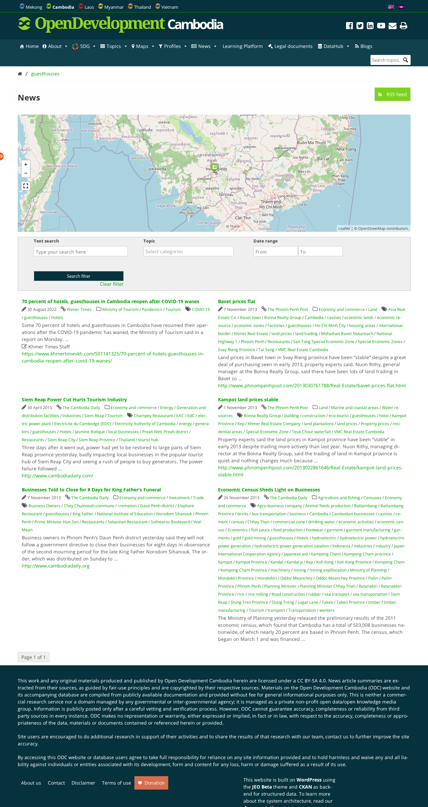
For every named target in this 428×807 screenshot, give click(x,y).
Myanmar (114, 7)
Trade (198, 497)
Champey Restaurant (153, 415)
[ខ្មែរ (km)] (401, 7)
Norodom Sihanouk (174, 514)
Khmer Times (79, 309)
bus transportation (269, 514)
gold (237, 538)
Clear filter (112, 284)
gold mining (255, 538)
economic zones (249, 325)
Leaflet (344, 228)
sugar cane (308, 602)
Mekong (34, 7)
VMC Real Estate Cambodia (303, 349)
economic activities (356, 522)
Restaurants (279, 341)
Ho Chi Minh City (330, 325)
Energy (166, 407)
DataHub (333, 46)
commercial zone (289, 522)
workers (326, 610)
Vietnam (170, 7)
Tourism (173, 309)
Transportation (302, 610)
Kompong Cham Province (243, 570)
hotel (384, 415)
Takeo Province (350, 602)
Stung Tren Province (249, 602)
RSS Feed (396, 94)
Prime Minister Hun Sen (56, 522)
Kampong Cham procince (367, 554)
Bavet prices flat (236, 301)
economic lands (358, 317)
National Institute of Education (125, 514)
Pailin (373, 578)
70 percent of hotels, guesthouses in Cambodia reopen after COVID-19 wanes (110, 301)
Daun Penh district (157, 506)
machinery (280, 570)
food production (288, 530)
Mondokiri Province (236, 578)
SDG (85, 46)
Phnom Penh (252, 341)
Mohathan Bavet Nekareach (347, 333)
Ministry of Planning (368, 570)
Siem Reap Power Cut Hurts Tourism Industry (74, 399)
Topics (114, 46)
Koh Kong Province (354, 562)
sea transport (336, 594)
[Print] (403, 26)
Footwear (314, 530)
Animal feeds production (328, 506)
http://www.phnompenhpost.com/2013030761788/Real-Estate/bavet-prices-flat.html (312, 385)
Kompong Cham (390, 562)
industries (363, 546)
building (291, 415)
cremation (127, 506)
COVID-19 (201, 309)
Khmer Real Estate (251, 333)
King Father (83, 514)
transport (276, 610)
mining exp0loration (328, 570)
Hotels (57, 317)
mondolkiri (267, 578)
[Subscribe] (393, 26)
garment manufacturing (368, 530)
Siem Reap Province (97, 440)
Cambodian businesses (353, 514)
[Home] (20, 73)
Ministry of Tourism (120, 309)
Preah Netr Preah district (165, 431)
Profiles (172, 46)
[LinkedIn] (370, 26)
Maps (142, 46)
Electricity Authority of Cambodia (145, 423)
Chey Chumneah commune (89, 506)
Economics (238, 530)
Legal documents (294, 46)
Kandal (277, 562)
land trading (306, 333)
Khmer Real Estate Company (274, 423)
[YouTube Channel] (381, 26)
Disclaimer (83, 783)
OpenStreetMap (372, 228)
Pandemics (152, 309)
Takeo (327, 602)
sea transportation (370, 594)
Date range (265, 241)
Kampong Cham (326, 554)
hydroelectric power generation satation (291, 546)
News (204, 46)
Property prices (375, 423)
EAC (180, 415)
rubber (314, 594)
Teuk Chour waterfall (311, 431)
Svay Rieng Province (236, 349)
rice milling (258, 594)
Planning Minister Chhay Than (327, 586)
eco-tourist (339, 415)
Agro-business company (279, 506)
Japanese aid (296, 554)
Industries (72, 415)
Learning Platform (243, 46)
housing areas (362, 325)
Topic (149, 241)
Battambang (365, 506)
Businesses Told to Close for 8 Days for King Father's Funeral (91, 489)
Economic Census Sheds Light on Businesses (269, 489)
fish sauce (260, 530)
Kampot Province (251, 562)
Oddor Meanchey (296, 578)
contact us (336, 736)
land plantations (319, 423)
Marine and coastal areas (355, 407)
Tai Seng (266, 349)
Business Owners (44, 506)
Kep (240, 423)
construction (313, 415)
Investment (179, 497)
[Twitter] (359, 26)
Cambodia (314, 317)
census (237, 522)
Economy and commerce (342, 309)
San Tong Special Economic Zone (323, 341)
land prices (282, 333)
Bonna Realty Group (282, 317)
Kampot (225, 562)
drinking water (321, 522)
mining (300, 570)
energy (185, 423)
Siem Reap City (61, 440)
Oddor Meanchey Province (340, 578)
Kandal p (295, 562)
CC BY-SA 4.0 (311, 680)
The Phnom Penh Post (288, 309)
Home (32, 46)
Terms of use (116, 783)
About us (31, 783)
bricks (242, 514)
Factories (276, 325)
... (67, 339)
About (55, 46)
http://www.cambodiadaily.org (56, 565)
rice (240, 594)
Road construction (288, 594)
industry (383, 546)
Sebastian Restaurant (127, 522)
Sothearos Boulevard (170, 522)
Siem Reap (94, 415)
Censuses (372, 497)
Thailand (142, 7)
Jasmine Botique (90, 431)
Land (372, 309)
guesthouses (45, 73)
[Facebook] (349, 26)
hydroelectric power (358, 538)
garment (335, 530)
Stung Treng (283, 602)
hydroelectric (324, 538)
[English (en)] (391, 7)
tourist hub (148, 440)
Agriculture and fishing (339, 497)
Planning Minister (280, 586)
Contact (56, 783)
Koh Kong (325, 562)
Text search (46, 241)
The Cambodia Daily (81, 407)
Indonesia (341, 546)
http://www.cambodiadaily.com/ (57, 475)
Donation (154, 783)
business (298, 514)
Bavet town (250, 317)
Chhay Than (258, 522)
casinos (334, 317)
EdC (191, 415)
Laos (89, 7)
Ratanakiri (368, 586)
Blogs (366, 46)
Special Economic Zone (267, 431)
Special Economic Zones (380, 341)
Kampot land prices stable (248, 399)
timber (374, 602)
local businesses (123, 431)
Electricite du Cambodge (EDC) (82, 423)
